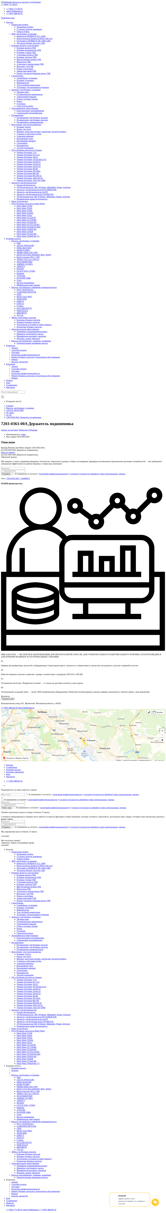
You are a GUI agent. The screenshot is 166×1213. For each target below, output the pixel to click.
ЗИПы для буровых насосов (23, 318)
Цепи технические (19, 201)
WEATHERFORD (24, 262)
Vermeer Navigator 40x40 (27, 169)
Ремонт (14, 359)
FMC (19, 243)
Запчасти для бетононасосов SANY (32, 192)
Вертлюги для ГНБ (25, 66)
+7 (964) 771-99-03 (14, 9)
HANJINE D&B (24, 278)
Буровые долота (24, 127)
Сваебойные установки (27, 78)
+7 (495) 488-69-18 (14, 13)
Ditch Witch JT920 (24, 211)
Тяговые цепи (23, 92)
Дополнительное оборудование (25, 329)
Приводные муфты (19, 25)
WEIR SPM (22, 299)
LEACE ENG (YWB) (26, 271)
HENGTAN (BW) (24, 297)
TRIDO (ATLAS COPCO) (28, 259)
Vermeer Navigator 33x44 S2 (29, 164)
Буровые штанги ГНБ (26, 48)
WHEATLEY (22, 311)
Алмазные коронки (25, 136)
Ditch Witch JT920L (25, 213)
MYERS (20, 269)
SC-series (10, 413)
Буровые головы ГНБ (26, 52)
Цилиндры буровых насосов (29, 327)
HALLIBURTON (24, 308)
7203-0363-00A (12, 478)
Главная (9, 406)
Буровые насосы (13, 238)
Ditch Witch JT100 (24, 206)
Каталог (9, 22)
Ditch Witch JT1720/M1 (27, 220)
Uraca (19, 280)
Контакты (10, 387)
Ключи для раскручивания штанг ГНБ (33, 73)
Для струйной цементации (28, 85)
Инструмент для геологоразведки (26, 125)
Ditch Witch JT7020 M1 (27, 234)
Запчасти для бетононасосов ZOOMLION (35, 194)
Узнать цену (6, 808)
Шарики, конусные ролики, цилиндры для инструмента (41, 131)
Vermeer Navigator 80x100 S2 (29, 176)
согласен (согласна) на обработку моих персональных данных (97, 474)
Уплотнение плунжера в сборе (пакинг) (34, 325)
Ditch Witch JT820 (24, 208)
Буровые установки (25, 80)
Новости (10, 1203)
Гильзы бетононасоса (26, 185)
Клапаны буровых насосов (28, 320)
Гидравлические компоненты (30, 94)
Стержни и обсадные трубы (29, 134)
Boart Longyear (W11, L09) (28, 257)
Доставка (15, 352)
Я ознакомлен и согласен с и (70, 474)
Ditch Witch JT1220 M (26, 218)
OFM (19, 294)
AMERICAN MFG (25, 264)
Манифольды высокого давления (31, 336)
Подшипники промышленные (30, 122)
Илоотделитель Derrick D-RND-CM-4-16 (34, 38)
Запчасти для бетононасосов (24, 183)
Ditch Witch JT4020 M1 (27, 229)
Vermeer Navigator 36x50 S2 (29, 166)
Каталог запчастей (19, 362)
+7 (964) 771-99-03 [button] (9, 4)
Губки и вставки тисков (27, 99)
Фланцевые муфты (25, 27)
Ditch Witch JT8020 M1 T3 (28, 236)
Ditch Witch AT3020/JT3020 (28, 227)
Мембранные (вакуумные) (28, 285)
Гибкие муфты (23, 31)
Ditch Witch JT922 (24, 215)
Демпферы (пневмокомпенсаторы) (32, 331)
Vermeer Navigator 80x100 (28, 173)
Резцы (19, 101)
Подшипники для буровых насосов (32, 118)
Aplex (23, 434)
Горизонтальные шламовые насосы (32, 343)
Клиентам (10, 345)
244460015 (25, 478)
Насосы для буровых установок (25, 241)
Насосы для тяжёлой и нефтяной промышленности (34, 287)
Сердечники (22, 143)
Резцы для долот (24, 129)
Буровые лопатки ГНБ (26, 57)
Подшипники (17, 115)
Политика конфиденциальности (25, 355)
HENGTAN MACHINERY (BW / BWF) (34, 255)
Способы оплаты (18, 350)
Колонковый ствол (25, 138)
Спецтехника (17, 76)
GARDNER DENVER (26, 292)
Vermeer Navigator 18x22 (27, 157)
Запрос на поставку (9, 430)
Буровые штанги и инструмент (25, 45)
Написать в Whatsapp (28, 430)
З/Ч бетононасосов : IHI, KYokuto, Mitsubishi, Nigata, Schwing (43, 187)
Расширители (23, 145)
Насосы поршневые (25, 283)
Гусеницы (21, 104)
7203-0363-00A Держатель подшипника (23, 417)
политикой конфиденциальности (53, 474)
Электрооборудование (26, 97)
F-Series (20, 306)
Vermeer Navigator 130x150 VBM (31, 180)
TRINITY (21, 266)
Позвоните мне (8, 18)
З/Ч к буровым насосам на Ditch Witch (28, 204)
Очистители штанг (25, 106)
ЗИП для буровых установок (24, 34)
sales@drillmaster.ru (14, 11)
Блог (8, 383)
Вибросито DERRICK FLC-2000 (31, 36)
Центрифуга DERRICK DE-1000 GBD (34, 41)
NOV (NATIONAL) (25, 290)
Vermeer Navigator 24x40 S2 (29, 162)
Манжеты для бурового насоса (30, 334)
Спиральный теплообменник (29, 113)
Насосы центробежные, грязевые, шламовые (31, 341)
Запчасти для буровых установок (26, 90)
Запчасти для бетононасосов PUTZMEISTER (37, 190)
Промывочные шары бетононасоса (32, 199)
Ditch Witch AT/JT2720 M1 (28, 225)
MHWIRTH (22, 313)
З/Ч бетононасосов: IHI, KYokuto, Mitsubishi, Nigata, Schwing (43, 197)
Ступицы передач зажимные (29, 29)
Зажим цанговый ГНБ (26, 71)
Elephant (20, 273)
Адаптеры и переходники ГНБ (30, 64)
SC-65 (9, 415)
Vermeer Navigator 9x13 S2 (28, 155)
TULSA (20, 315)
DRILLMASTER (24, 248)
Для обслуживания (25, 148)
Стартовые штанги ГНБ (27, 55)
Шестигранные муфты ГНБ (29, 59)
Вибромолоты (23, 83)
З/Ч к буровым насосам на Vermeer (26, 150)
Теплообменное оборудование (24, 108)
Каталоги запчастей (15, 772)
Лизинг (14, 348)
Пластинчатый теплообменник (30, 111)
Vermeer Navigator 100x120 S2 (30, 178)
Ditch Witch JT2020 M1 (27, 222)
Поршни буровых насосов (28, 322)
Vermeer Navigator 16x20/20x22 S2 (31, 159)
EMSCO (20, 301)
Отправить (6, 474)
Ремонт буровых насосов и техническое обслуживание (35, 357)
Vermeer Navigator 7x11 (27, 152)
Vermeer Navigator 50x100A (28, 171)
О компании (11, 385)
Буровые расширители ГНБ (29, 50)
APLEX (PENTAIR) (25, 245)
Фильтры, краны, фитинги (28, 338)
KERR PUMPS (23, 250)
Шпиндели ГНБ (24, 62)
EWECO (20, 304)
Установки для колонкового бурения (33, 87)
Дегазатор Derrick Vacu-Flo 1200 (31, 43)
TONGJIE (21, 276)
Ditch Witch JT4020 (25, 231)
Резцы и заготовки (25, 69)
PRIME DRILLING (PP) (27, 252)
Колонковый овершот (26, 141)
